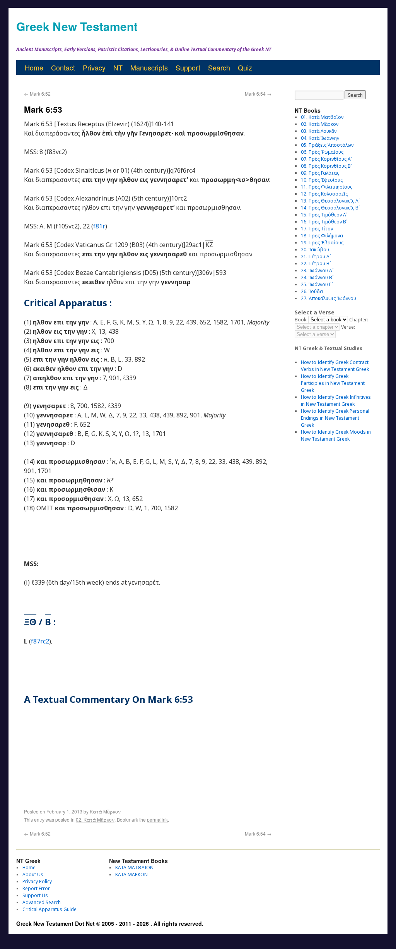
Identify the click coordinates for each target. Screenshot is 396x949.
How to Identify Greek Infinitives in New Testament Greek (336, 400)
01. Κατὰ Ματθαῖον (322, 117)
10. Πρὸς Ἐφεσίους (322, 180)
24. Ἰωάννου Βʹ (317, 277)
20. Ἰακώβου (315, 249)
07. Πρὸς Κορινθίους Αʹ (326, 159)
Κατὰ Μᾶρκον (105, 811)
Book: (301, 319)
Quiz (245, 67)
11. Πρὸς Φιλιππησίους (326, 187)
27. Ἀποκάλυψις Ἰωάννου (328, 298)
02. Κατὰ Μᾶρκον (95, 819)
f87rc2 (40, 641)
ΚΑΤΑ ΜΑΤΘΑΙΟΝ (134, 867)
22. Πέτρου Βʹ (316, 263)
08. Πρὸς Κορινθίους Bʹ (326, 166)
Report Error (36, 888)
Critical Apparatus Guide (49, 909)
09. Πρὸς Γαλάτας (320, 173)
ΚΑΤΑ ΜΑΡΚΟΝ (131, 874)
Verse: (348, 327)
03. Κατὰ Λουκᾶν (318, 131)
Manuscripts (149, 67)
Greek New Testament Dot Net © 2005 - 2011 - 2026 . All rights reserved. (109, 923)
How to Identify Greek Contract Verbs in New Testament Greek (335, 365)
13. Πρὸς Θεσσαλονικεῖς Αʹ (330, 200)
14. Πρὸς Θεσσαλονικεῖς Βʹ (330, 207)
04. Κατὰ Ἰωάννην (320, 138)
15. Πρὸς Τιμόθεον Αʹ (324, 214)
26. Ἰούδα (312, 291)
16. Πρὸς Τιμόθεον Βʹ (324, 221)
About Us (32, 874)
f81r (99, 226)
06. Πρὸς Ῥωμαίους (322, 152)
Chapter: (358, 319)
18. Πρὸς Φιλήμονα (322, 235)
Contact (63, 67)
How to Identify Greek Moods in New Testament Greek (336, 435)
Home (34, 67)
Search (219, 67)
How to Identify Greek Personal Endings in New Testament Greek (335, 418)
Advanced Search (41, 902)
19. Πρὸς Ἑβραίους (322, 242)
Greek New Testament (77, 26)
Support (188, 67)
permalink (157, 819)
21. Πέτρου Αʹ (316, 256)
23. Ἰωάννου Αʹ (317, 270)
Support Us (35, 895)
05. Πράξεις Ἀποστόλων (327, 145)
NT (118, 67)
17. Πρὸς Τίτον (317, 228)
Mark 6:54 (258, 93)
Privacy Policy (37, 881)
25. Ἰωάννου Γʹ (317, 284)
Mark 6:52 (37, 93)
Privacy (94, 67)
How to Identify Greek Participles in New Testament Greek (333, 383)
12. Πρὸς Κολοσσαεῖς (324, 193)
